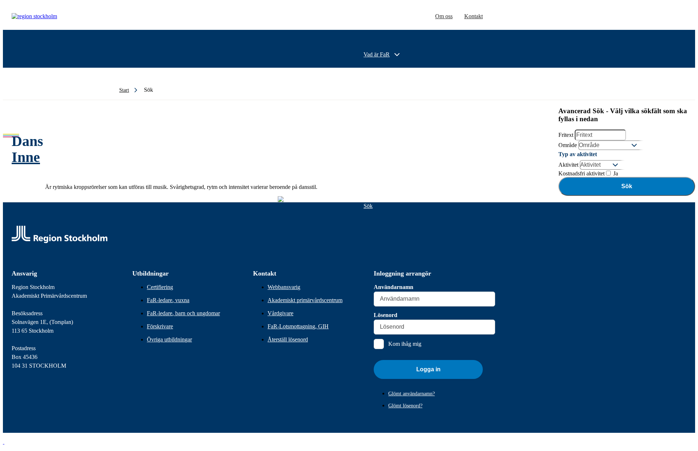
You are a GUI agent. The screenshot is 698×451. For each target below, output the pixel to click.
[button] (3, 442)
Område (567, 145)
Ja (615, 173)
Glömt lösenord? (405, 405)
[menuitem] (382, 54)
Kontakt (473, 16)
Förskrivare (160, 326)
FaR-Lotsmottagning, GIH (298, 326)
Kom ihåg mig (404, 344)
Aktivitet (568, 165)
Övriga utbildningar (169, 339)
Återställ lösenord (288, 339)
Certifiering (160, 287)
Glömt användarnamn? (411, 393)
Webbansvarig (284, 287)
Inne (26, 157)
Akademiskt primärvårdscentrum (305, 300)
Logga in (428, 369)
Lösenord (385, 315)
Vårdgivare (280, 313)
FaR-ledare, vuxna (168, 300)
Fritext (565, 135)
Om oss (444, 16)
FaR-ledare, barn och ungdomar (183, 313)
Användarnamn (393, 287)
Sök (626, 186)
